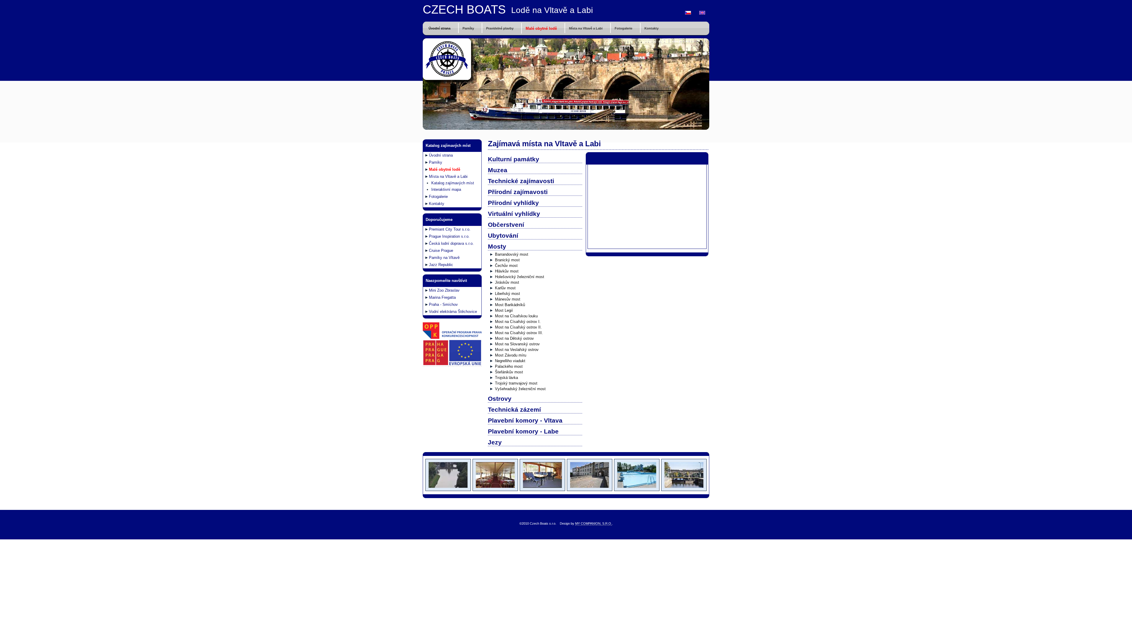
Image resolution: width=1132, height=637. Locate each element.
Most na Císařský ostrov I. (518, 321)
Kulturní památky (513, 159)
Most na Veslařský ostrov (517, 349)
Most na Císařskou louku (516, 316)
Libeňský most (507, 293)
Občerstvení (506, 224)
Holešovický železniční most (519, 277)
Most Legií (504, 310)
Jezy (495, 442)
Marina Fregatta (442, 297)
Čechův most (506, 265)
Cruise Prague (441, 250)
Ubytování (503, 235)
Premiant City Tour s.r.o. (449, 229)
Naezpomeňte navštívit (446, 280)
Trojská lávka (506, 377)
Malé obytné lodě (541, 28)
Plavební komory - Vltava (525, 420)
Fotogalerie (623, 28)
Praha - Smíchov (443, 304)
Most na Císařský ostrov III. (519, 333)
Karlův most (505, 288)
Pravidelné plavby (500, 28)
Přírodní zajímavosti (518, 191)
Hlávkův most (507, 271)
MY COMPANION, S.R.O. (593, 523)
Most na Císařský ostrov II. (518, 327)
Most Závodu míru (510, 355)
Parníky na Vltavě (444, 257)
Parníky (468, 28)
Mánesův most (507, 299)
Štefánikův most (509, 372)
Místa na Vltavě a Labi (586, 28)
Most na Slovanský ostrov (517, 344)
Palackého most (509, 366)
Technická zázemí (514, 409)
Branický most (507, 260)
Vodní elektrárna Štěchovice (453, 311)
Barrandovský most (511, 254)
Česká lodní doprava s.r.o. (451, 243)
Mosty (497, 246)
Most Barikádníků (510, 305)
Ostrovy (499, 398)
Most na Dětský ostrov (514, 338)
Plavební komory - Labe (523, 431)
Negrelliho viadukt (510, 361)
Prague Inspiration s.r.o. (449, 236)
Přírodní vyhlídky (513, 202)
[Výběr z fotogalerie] (448, 489)
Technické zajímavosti (521, 181)
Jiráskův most (507, 282)
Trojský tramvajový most (516, 383)
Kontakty (651, 28)
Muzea (497, 170)
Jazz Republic (441, 264)
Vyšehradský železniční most (520, 389)
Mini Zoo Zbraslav (444, 290)
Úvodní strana (439, 28)
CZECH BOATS (464, 9)
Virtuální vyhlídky (514, 213)
